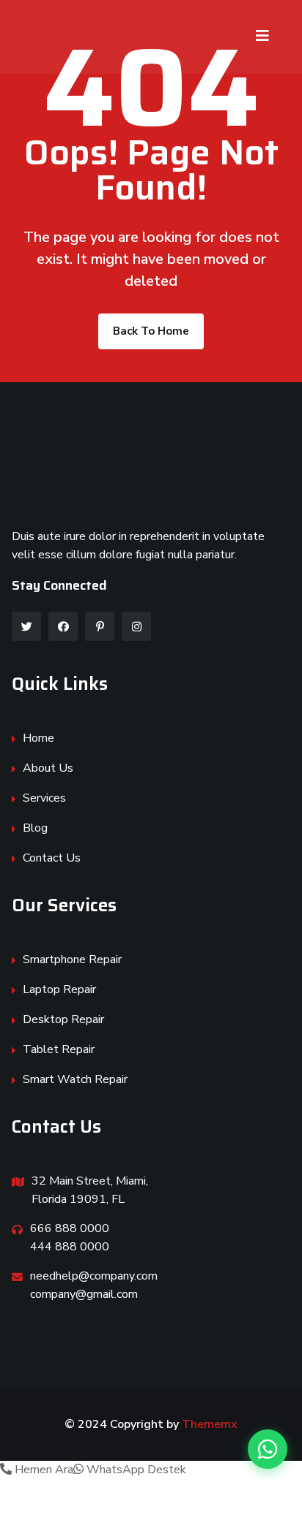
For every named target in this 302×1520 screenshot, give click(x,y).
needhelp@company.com (94, 1276)
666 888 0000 (69, 1228)
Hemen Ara (42, 1470)
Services (44, 798)
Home (38, 738)
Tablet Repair (59, 1049)
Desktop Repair (63, 1019)
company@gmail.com (84, 1294)
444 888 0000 (69, 1247)
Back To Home (151, 331)
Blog (35, 828)
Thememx (209, 1424)
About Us (48, 768)
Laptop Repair (59, 989)
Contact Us (52, 858)
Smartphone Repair (72, 959)
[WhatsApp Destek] (267, 1449)
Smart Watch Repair (75, 1079)
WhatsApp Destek (135, 1470)
